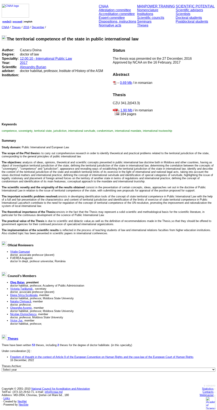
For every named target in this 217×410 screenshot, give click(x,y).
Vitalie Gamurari (20, 251)
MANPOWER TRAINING (156, 6)
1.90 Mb (126, 110)
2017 (24, 63)
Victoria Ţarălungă (21, 288)
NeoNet (22, 401)
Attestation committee (115, 10)
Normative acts (110, 25)
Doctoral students (189, 17)
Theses (142, 25)
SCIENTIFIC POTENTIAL (195, 6)
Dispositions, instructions (117, 21)
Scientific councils (150, 17)
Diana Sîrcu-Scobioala (24, 295)
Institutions (145, 14)
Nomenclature (147, 10)
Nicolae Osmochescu (23, 314)
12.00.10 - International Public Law (46, 58)
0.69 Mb (126, 82)
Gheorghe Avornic (21, 307)
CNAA (103, 6)
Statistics (208, 388)
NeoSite (23, 404)
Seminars (144, 21)
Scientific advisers (189, 10)
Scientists (183, 14)
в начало (209, 385)
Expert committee (112, 17)
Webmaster (207, 395)
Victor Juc (16, 320)
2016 (26, 27)
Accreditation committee (117, 14)
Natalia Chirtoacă (20, 301)
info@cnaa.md (54, 391)
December (38, 27)
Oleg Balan (17, 282)
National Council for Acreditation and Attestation (60, 388)
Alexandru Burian (33, 67)
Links (6, 398)
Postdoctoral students (192, 21)
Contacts (208, 391)
